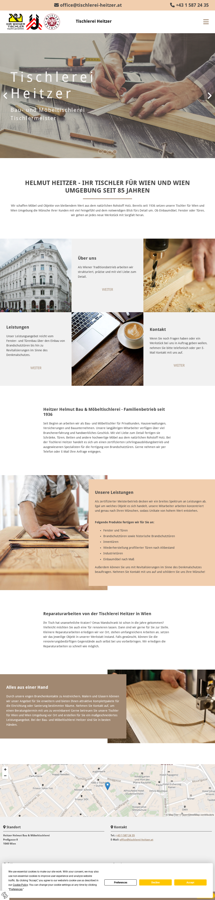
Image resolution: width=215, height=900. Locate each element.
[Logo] (37, 22)
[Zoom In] (5, 769)
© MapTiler (172, 814)
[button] (177, 22)
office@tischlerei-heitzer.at (91, 5)
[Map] (107, 790)
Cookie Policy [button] (20, 884)
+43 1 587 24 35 (192, 5)
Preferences (120, 882)
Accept (190, 882)
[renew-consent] (4, 895)
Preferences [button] (15, 889)
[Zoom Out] (5, 776)
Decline (155, 882)
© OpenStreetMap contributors (196, 814)
